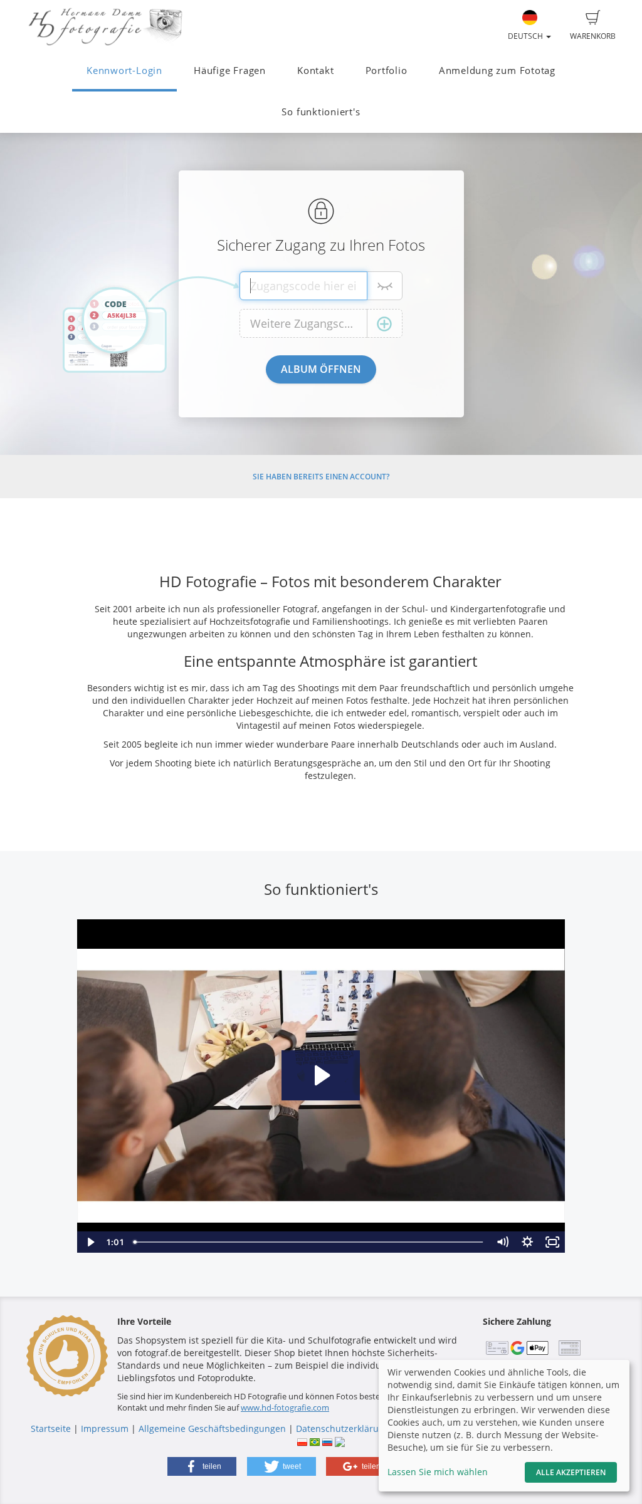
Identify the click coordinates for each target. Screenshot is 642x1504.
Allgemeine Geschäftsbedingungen (212, 1428)
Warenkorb (593, 36)
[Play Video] (89, 1242)
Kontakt (315, 70)
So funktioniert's (321, 111)
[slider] (309, 1242)
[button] (201, 1466)
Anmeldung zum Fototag (497, 70)
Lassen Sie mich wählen (437, 1472)
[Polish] (302, 1441)
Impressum (105, 1428)
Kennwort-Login (124, 70)
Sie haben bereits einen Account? (321, 476)
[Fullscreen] (552, 1242)
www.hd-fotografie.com (285, 1407)
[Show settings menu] (527, 1242)
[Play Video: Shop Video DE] (321, 1075)
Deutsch (526, 36)
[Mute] (502, 1242)
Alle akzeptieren (571, 1472)
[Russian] (327, 1441)
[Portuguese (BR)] (315, 1441)
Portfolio (387, 70)
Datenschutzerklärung (342, 1428)
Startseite (51, 1428)
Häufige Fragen (230, 70)
